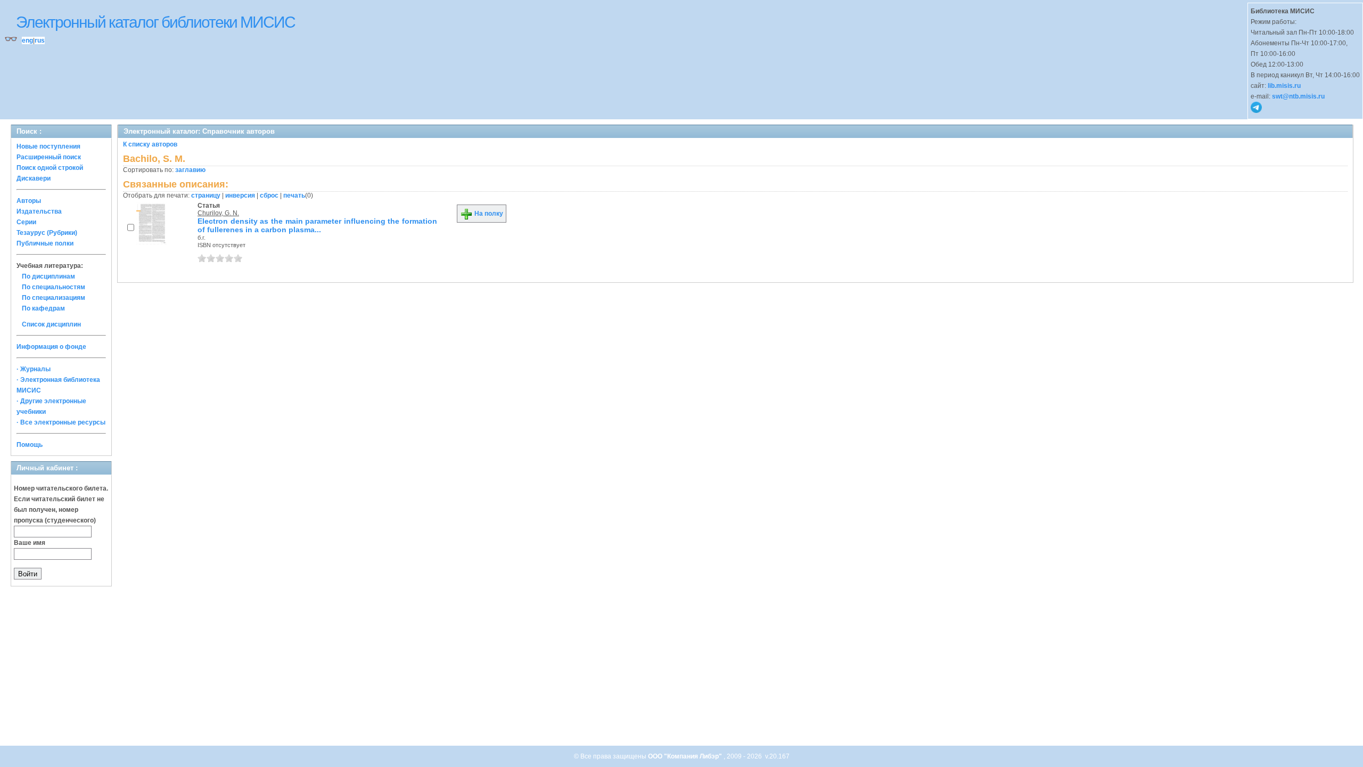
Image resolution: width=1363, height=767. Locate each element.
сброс (269, 195)
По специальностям (53, 287)
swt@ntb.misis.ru (1298, 96)
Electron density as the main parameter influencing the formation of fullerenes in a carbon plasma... (317, 225)
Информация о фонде (51, 346)
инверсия (240, 195)
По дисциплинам (48, 276)
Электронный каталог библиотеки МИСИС (155, 22)
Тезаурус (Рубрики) (47, 232)
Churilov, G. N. (218, 213)
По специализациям (53, 297)
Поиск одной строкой (50, 168)
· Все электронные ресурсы (61, 422)
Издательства (39, 211)
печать (294, 195)
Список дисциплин (51, 324)
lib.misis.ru (1284, 85)
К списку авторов (150, 144)
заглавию (190, 170)
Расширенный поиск (49, 157)
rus (40, 40)
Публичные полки (45, 243)
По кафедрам (43, 308)
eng (27, 40)
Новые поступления (48, 146)
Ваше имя (29, 542)
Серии (26, 222)
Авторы (29, 201)
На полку (488, 213)
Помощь (30, 444)
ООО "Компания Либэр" (686, 756)
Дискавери (34, 178)
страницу (205, 195)
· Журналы (34, 369)
